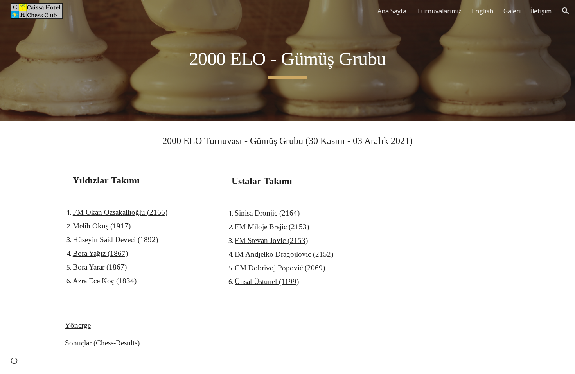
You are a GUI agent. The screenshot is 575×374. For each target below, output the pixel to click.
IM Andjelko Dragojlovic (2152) (284, 254)
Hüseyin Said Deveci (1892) (115, 240)
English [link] (482, 11)
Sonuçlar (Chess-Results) (102, 343)
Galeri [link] (512, 11)
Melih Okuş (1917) (102, 226)
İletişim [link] (541, 11)
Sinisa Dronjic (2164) (267, 213)
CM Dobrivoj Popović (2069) (280, 268)
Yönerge (78, 325)
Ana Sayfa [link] (391, 11)
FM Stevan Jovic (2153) (271, 240)
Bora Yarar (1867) (100, 267)
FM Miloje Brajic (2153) (272, 227)
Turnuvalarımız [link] (439, 11)
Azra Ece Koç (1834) (105, 281)
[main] (287, 60)
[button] (565, 11)
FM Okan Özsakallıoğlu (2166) (120, 212)
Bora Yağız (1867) (100, 253)
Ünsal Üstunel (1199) (267, 281)
